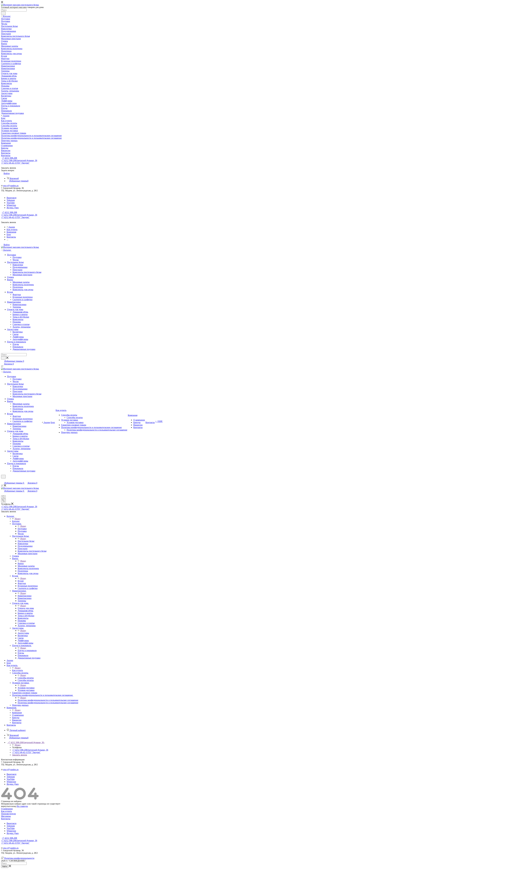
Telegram (11, 200)
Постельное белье (26, 541)
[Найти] (3, 13)
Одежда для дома (26, 608)
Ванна (21, 563)
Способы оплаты (26, 678)
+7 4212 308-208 (9, 158)
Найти (4, 866)
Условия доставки (26, 688)
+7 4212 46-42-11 (15, 163)
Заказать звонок (19, 755)
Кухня (20, 581)
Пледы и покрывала (27, 650)
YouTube (11, 203)
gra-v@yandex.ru (10, 185)
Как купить (17, 670)
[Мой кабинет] (2, 480)
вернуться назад (8, 806)
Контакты (5, 818)
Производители (8, 814)
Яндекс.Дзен (13, 207)
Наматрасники (24, 596)
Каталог (16, 521)
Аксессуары (23, 633)
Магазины (6, 816)
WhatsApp (11, 205)
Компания (17, 712)
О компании (7, 809)
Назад (17, 519)
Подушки (22, 528)
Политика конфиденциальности (19, 858)
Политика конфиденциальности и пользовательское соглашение (48, 700)
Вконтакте (11, 198)
